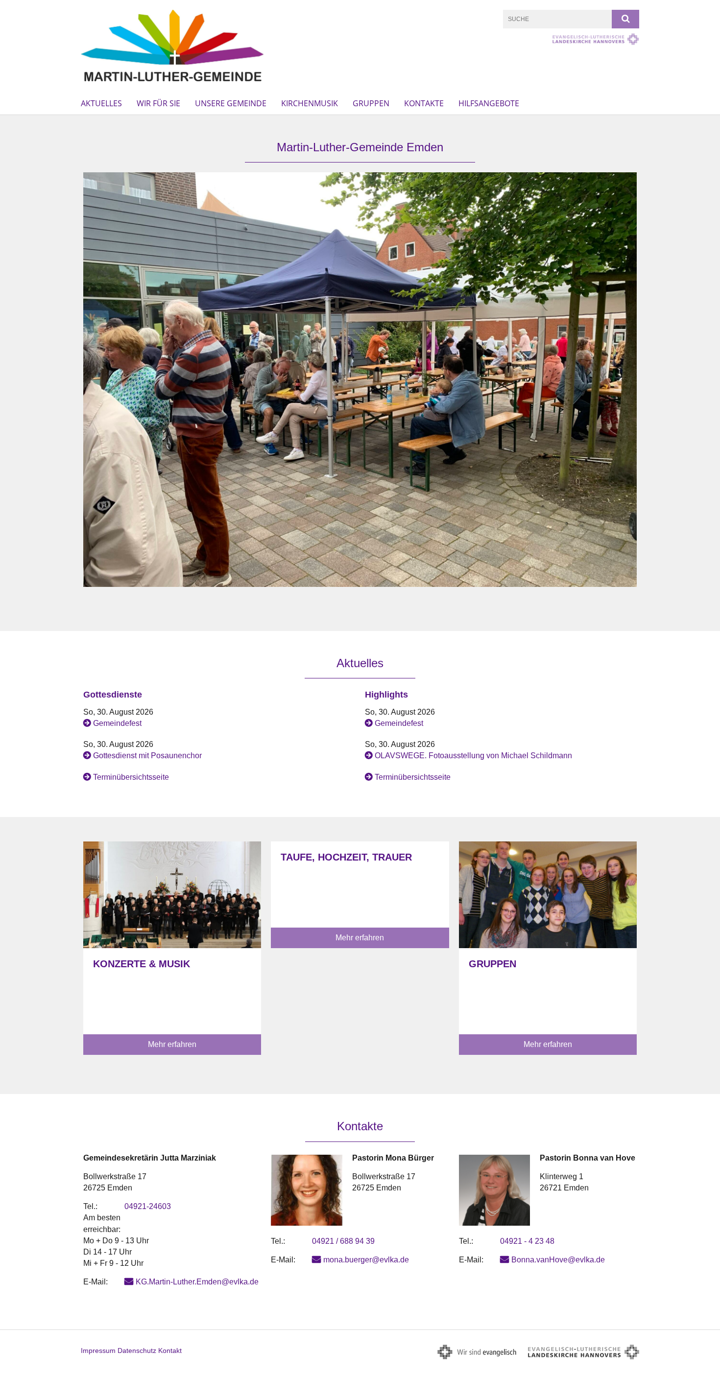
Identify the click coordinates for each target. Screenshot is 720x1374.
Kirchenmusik (309, 103)
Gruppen (371, 103)
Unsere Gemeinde (230, 103)
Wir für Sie (158, 103)
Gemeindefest (117, 723)
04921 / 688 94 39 (343, 1241)
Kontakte (424, 103)
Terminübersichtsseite (131, 777)
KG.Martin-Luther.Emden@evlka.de (197, 1282)
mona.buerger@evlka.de (366, 1260)
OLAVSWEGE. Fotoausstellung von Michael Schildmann (473, 755)
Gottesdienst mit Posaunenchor (147, 755)
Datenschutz (137, 1350)
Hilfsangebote (488, 103)
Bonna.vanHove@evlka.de (558, 1260)
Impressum (98, 1350)
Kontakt (170, 1350)
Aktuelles (101, 103)
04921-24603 (147, 1206)
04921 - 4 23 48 (527, 1241)
